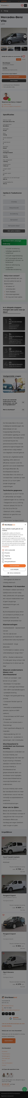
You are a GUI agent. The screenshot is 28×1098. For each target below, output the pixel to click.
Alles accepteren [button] (14, 565)
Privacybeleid (5, 546)
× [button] (25, 524)
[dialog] (14, 549)
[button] (14, 573)
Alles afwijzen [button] (14, 569)
